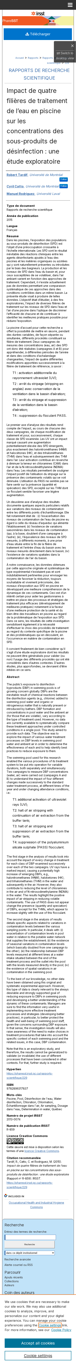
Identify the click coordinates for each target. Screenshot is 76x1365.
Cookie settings (50, 1325)
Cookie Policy (61, 1330)
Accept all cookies (38, 1343)
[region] (38, 1329)
